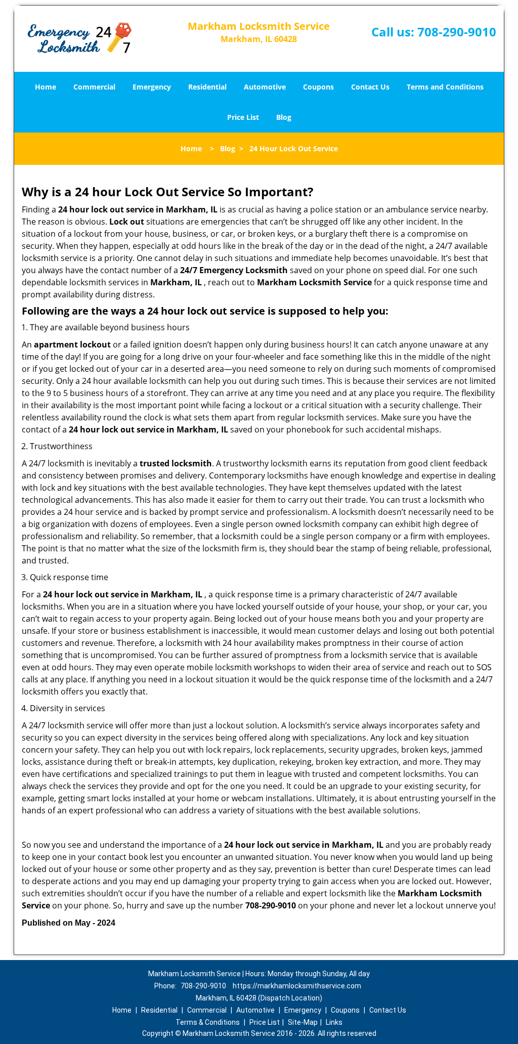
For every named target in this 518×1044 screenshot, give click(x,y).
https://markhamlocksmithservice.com (297, 986)
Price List (243, 117)
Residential (207, 87)
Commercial (94, 87)
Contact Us (370, 87)
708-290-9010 (456, 31)
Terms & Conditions (208, 1022)
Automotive (265, 87)
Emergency (152, 87)
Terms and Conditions (445, 87)
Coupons (318, 87)
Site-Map (303, 1022)
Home (45, 87)
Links (334, 1022)
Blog (283, 117)
